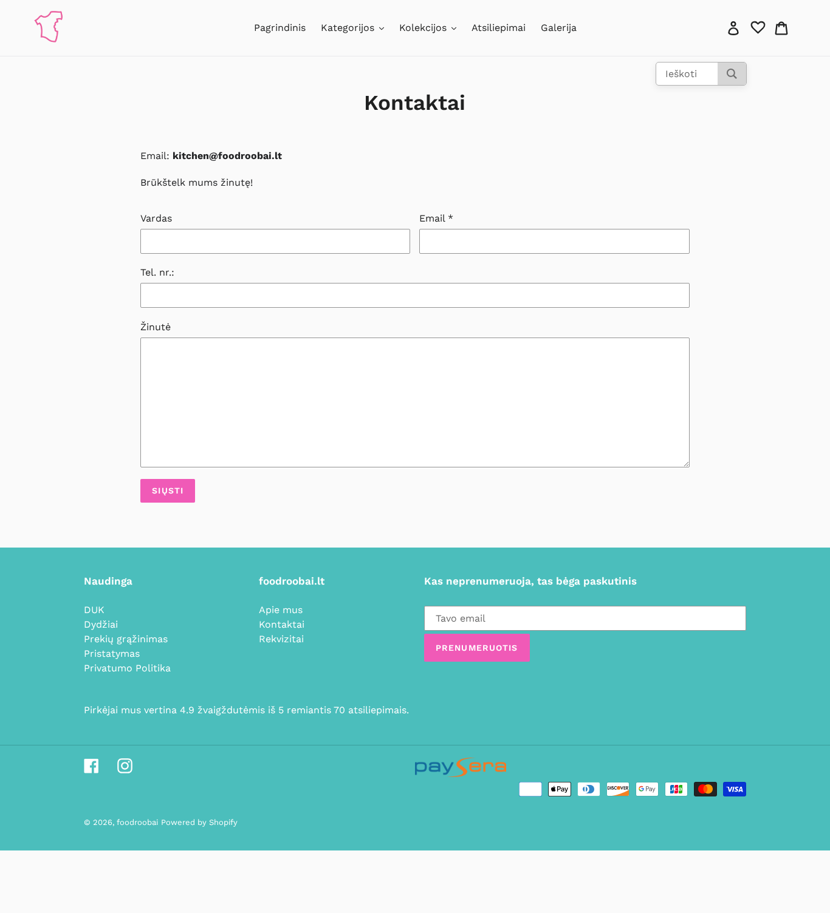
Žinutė (155, 327)
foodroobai (137, 822)
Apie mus (281, 610)
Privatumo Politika (127, 668)
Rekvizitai (281, 639)
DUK (94, 610)
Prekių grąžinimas (126, 639)
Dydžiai (101, 624)
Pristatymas (112, 653)
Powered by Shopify (199, 822)
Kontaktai (281, 624)
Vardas (156, 218)
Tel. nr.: (157, 272)
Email (436, 218)
